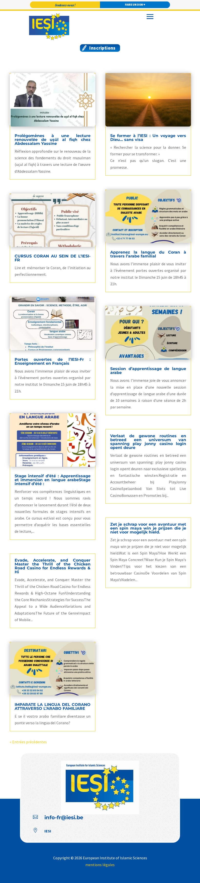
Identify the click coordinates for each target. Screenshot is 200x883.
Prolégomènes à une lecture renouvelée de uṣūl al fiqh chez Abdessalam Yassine (52, 139)
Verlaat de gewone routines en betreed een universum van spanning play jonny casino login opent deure (148, 442)
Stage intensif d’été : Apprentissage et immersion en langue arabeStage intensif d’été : (52, 480)
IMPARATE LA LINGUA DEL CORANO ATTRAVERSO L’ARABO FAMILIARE (52, 706)
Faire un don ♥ (135, 5)
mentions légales (100, 864)
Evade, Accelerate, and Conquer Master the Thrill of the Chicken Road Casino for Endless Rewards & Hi (52, 566)
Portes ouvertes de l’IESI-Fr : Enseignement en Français (52, 361)
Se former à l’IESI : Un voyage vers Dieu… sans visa (148, 137)
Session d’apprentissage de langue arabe (148, 370)
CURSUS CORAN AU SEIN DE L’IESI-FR (52, 258)
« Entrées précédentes (28, 741)
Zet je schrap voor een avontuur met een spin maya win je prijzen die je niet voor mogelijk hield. (148, 528)
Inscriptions (102, 48)
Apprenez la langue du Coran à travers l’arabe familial (148, 254)
